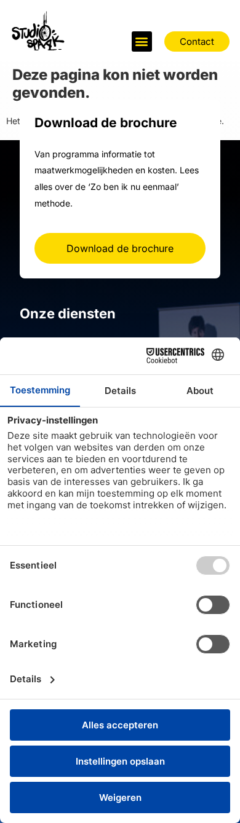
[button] (142, 41)
